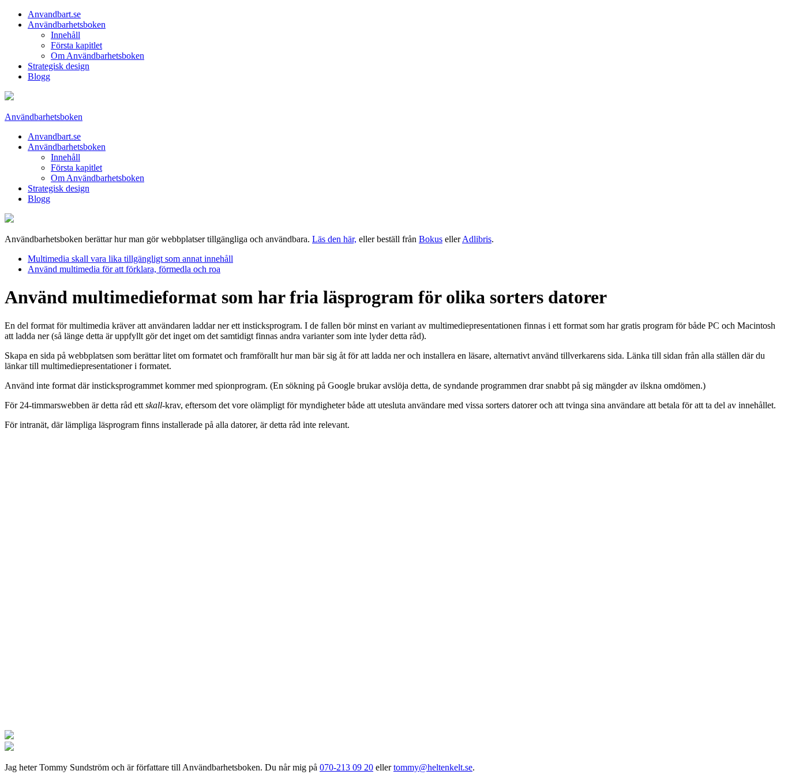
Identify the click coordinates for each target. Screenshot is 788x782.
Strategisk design (58, 66)
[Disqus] (394, 583)
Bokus (430, 239)
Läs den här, (334, 239)
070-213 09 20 (346, 767)
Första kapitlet (76, 45)
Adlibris (476, 239)
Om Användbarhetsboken (97, 56)
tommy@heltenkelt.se (432, 767)
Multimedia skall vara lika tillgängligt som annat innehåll (130, 259)
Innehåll (65, 35)
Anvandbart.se (54, 14)
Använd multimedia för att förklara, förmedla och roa (124, 269)
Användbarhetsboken (67, 24)
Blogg (39, 76)
